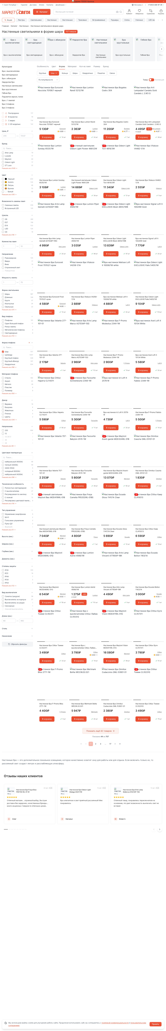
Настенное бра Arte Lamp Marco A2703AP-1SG (82, 356)
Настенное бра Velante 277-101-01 (50, 356)
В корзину (47, 137)
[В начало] (81, 744)
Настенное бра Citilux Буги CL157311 (146, 646)
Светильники (36, 20)
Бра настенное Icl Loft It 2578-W (116, 413)
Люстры (21, 20)
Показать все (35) (8, 194)
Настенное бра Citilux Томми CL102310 (147, 705)
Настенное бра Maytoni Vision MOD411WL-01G (115, 646)
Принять (155, 1024)
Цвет (54, 66)
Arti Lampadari (157, 129)
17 (110, 744)
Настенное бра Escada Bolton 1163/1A (147, 588)
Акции (9, 20)
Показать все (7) (8, 530)
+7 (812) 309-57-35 (155, 5)
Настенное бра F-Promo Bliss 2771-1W (51, 705)
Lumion (95, 129)
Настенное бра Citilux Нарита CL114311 (51, 413)
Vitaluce (159, 188)
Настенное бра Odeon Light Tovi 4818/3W (114, 181)
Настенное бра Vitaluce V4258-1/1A (84, 298)
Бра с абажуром (9, 78)
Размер (97, 66)
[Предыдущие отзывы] (153, 829)
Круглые (42, 73)
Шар (53, 73)
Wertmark (94, 712)
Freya (96, 537)
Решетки (101, 73)
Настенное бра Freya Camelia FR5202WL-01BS (83, 530)
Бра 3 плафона (8, 108)
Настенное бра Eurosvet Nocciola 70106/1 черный (49, 123)
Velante (63, 363)
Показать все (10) (8, 336)
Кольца (65, 73)
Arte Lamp (62, 247)
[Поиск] (120, 12)
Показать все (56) (8, 367)
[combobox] (88, 12)
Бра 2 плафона (8, 104)
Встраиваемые (98, 20)
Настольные (67, 20)
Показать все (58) (8, 477)
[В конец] (120, 744)
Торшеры (115, 20)
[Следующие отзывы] (159, 829)
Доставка (33, 5)
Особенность (43, 66)
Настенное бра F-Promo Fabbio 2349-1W (148, 413)
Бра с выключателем (11, 71)
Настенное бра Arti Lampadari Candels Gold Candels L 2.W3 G (148, 123)
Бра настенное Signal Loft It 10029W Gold (146, 239)
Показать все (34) (8, 420)
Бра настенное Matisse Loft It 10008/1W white (115, 298)
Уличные (139, 20)
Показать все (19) (8, 503)
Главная (5, 26)
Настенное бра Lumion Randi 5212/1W (83, 123)
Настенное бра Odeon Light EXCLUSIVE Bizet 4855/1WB (114, 239)
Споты (127, 20)
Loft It (160, 247)
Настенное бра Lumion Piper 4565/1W (83, 239)
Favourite (94, 420)
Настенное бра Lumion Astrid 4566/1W (83, 588)
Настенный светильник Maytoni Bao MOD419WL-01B (52, 530)
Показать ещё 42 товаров (99, 731)
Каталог (14, 26)
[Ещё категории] (161, 49)
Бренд (106, 66)
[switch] (151, 79)
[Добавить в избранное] (65, 88)
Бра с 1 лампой (8, 100)
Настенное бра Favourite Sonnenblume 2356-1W (81, 413)
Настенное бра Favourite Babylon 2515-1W (81, 472)
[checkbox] (3, 113)
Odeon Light (93, 188)
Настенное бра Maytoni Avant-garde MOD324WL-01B (115, 472)
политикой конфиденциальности (115, 1023)
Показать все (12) (8, 586)
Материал (72, 66)
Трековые (82, 20)
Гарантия (24, 5)
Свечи (112, 73)
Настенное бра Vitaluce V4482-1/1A (148, 181)
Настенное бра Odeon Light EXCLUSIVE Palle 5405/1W (146, 298)
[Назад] (86, 744)
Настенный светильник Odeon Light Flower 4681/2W (84, 181)
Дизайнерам (60, 5)
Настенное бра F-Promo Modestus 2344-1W (113, 356)
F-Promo (127, 363)
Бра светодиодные (10, 75)
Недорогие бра (8, 82)
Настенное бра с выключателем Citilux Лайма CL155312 (83, 646)
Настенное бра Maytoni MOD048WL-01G (49, 588)
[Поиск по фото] (117, 12)
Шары (75, 73)
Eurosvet (63, 129)
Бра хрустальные (9, 89)
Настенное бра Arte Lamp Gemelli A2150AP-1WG (50, 239)
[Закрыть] (163, 1)
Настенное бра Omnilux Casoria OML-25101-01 (148, 472)
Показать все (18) (8, 235)
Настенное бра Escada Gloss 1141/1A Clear (115, 530)
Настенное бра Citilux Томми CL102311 (51, 646)
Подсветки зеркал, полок (12, 97)
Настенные (52, 20)
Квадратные (88, 73)
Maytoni (127, 479)
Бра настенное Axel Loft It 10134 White (146, 356)
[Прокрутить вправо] (162, 20)
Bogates (127, 129)
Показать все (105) (8, 168)
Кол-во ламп (85, 66)
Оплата (41, 5)
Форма (62, 66)
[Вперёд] (115, 744)
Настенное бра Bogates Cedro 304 (115, 123)
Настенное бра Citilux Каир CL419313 (146, 530)
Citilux (63, 420)
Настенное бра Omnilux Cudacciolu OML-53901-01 (114, 705)
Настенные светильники (12, 86)
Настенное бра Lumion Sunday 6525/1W (52, 181)
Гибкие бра (6, 93)
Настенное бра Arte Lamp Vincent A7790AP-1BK (114, 588)
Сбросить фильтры (19, 644)
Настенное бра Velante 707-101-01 (50, 472)
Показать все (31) (8, 310)
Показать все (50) (8, 393)
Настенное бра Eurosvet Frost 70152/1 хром (51, 298)
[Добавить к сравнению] (65, 93)
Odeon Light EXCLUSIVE (125, 247)
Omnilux (159, 479)
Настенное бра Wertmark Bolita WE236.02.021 (84, 705)
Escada (127, 537)
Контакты (50, 5)
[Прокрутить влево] (158, 20)
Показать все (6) (8, 446)
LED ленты (153, 20)
